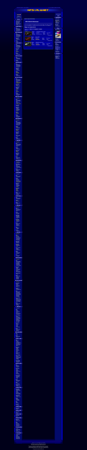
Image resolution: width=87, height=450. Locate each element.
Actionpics (17, 400)
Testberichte (18, 127)
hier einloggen (48, 25)
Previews (17, 423)
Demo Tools (18, 352)
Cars (17, 323)
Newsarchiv (18, 21)
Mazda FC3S (18, 124)
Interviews (17, 366)
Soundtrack (18, 39)
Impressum (18, 438)
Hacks (17, 326)
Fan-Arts (17, 278)
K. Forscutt (18, 255)
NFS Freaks (57, 57)
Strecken (17, 133)
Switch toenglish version (18, 16)
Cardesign (17, 405)
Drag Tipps (18, 321)
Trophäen (17, 69)
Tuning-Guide (18, 249)
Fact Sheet (17, 343)
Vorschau (17, 236)
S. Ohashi (17, 256)
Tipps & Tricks (18, 396)
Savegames (18, 269)
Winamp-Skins (18, 271)
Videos (17, 41)
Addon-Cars (18, 376)
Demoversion (18, 371)
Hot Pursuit (57, 22)
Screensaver (18, 420)
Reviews (17, 72)
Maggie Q (17, 227)
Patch (17, 268)
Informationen (18, 291)
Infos (17, 310)
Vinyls (17, 348)
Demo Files (18, 286)
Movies (17, 353)
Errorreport (18, 437)
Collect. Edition (18, 265)
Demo (17, 81)
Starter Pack (18, 166)
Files (17, 85)
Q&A (17, 101)
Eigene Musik (18, 181)
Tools (17, 325)
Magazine (17, 319)
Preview (17, 51)
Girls (17, 312)
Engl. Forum (18, 429)
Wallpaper (17, 194)
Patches (17, 105)
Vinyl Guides (18, 300)
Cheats (17, 110)
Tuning (17, 136)
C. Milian (17, 228)
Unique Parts (18, 318)
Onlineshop (18, 434)
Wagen (17, 38)
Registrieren (57, 51)
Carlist (17, 341)
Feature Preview (18, 167)
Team (17, 435)
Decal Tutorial (18, 301)
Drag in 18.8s (18, 357)
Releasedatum (18, 46)
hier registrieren (29, 25)
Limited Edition (18, 82)
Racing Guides (18, 299)
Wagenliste (18, 263)
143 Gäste (56, 44)
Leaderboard (18, 162)
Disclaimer (18, 436)
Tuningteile (18, 342)
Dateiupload (18, 431)
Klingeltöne (18, 225)
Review (17, 148)
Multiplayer (18, 383)
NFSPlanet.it (57, 58)
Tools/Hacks (18, 220)
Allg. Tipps (17, 320)
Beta (17, 165)
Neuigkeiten (18, 28)
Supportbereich (18, 289)
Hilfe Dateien (18, 354)
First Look (17, 180)
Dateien (17, 284)
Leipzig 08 (17, 230)
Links (17, 430)
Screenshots (18, 54)
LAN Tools (17, 350)
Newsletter (17, 22)
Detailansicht (50, 35)
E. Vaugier (17, 262)
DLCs (17, 89)
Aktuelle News (18, 20)
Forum (17, 24)
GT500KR (17, 216)
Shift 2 (57, 21)
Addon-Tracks (18, 390)
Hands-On (17, 179)
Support (17, 358)
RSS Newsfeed (18, 23)
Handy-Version (18, 293)
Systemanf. (18, 30)
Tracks (17, 369)
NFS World (57, 23)
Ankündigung (18, 29)
